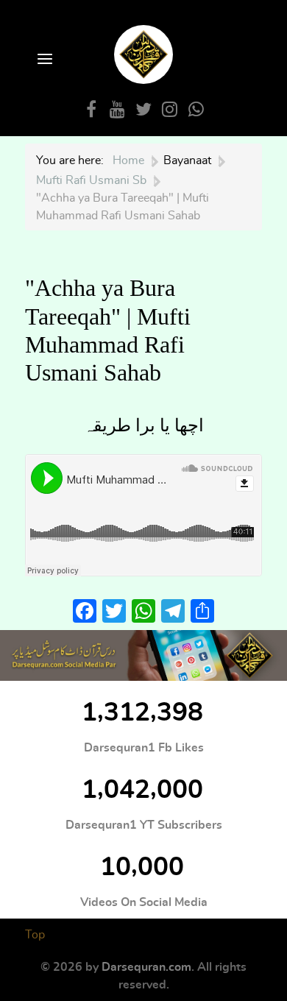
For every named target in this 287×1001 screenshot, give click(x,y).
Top (35, 935)
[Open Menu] (43, 60)
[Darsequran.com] (143, 655)
